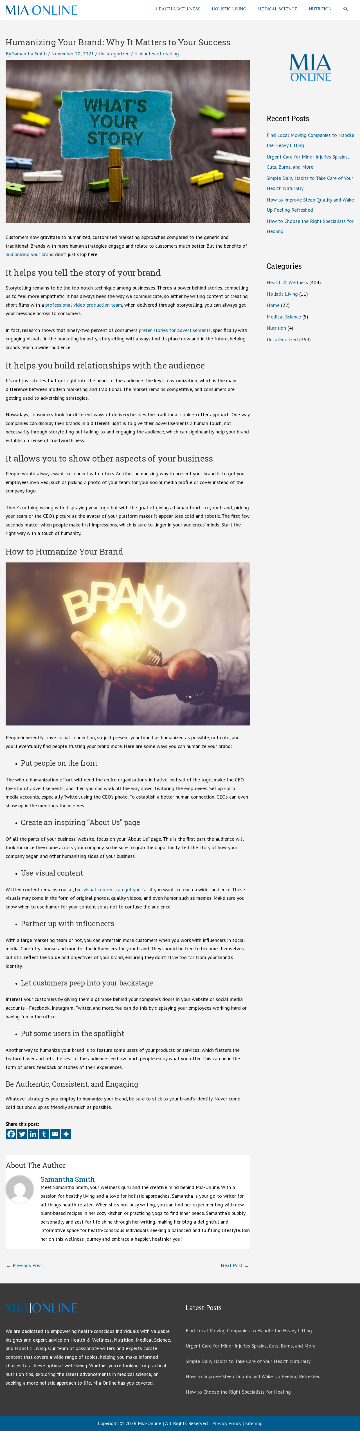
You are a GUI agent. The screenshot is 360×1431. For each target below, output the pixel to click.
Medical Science (278, 9)
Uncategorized (114, 53)
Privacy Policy (226, 1423)
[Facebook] (11, 1134)
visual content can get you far (116, 889)
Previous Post (24, 1265)
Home (273, 305)
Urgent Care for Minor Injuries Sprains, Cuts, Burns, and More (251, 1345)
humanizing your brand (30, 254)
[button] (346, 9)
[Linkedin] (33, 1134)
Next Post (235, 1265)
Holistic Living (229, 9)
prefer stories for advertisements (175, 330)
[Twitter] (22, 1134)
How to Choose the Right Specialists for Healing (238, 1392)
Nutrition (320, 9)
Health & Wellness (178, 9)
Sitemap (253, 1423)
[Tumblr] (44, 1134)
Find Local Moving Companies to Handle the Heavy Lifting (249, 1330)
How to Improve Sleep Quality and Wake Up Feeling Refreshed (253, 1376)
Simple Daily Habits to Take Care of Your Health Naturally (248, 1361)
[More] (66, 1134)
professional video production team (83, 305)
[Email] (55, 1134)
